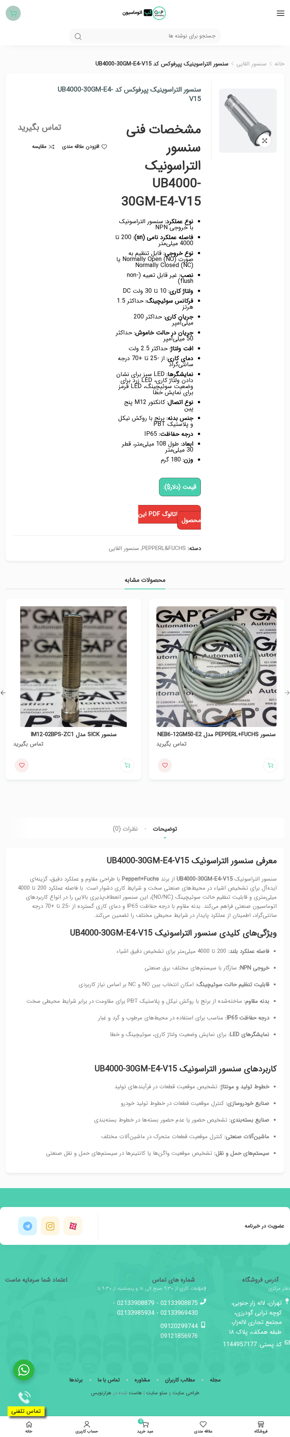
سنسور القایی (251, 63)
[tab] (165, 829)
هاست (135, 1393)
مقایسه (39, 147)
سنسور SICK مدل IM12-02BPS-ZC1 (74, 735)
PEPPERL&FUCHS (164, 548)
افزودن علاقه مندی (80, 147)
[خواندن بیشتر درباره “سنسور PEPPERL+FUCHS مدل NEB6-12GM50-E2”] (270, 765)
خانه (279, 63)
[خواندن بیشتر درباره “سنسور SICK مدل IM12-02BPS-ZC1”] (127, 765)
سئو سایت (156, 1393)
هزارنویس (101, 1393)
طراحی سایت (186, 1393)
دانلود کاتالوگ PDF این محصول (169, 517)
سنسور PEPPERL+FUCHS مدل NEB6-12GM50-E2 (216, 735)
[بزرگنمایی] (264, 140)
